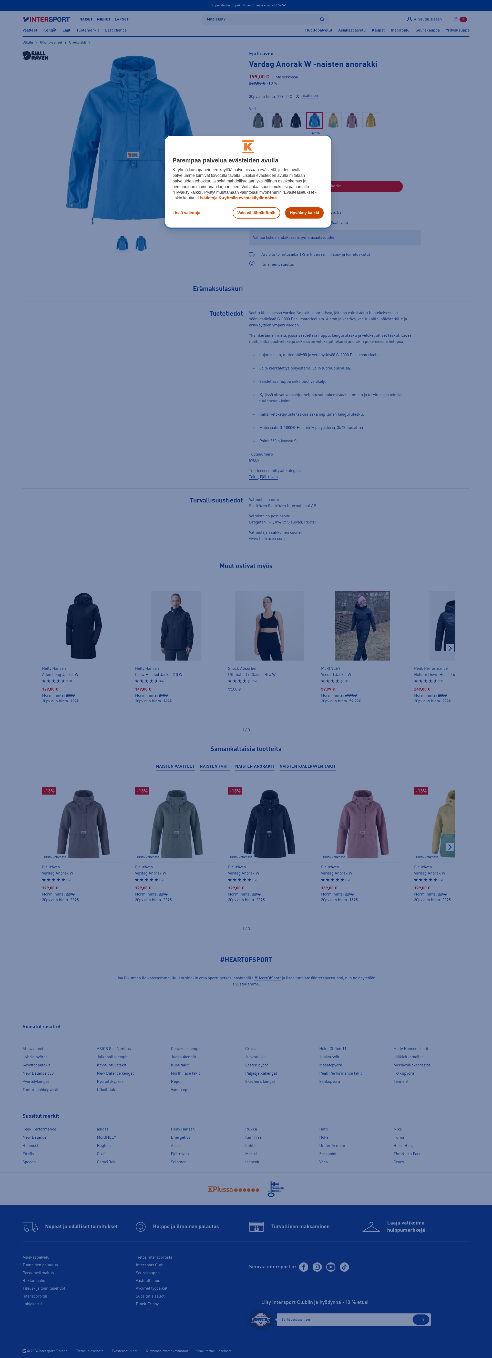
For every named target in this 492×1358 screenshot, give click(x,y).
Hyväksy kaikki (304, 213)
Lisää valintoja (186, 213)
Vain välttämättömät (256, 213)
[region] (248, 182)
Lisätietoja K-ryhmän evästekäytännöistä (237, 198)
